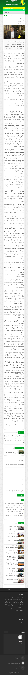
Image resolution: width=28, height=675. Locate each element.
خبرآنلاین (10, 68)
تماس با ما (20, 627)
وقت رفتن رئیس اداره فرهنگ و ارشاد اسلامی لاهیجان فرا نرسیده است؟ (12, 575)
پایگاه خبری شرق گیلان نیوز (11, 437)
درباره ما (21, 625)
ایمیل (22, 484)
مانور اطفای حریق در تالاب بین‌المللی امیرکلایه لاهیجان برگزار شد (12, 542)
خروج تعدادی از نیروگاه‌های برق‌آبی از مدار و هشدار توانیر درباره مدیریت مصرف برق (12, 564)
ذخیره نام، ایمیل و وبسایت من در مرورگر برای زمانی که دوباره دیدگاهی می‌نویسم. (15, 491)
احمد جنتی (21, 435)
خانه (21, 622)
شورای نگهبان (9, 440)
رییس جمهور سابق (8, 439)
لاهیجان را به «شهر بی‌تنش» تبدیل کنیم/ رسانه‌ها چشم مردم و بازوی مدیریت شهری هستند (12, 552)
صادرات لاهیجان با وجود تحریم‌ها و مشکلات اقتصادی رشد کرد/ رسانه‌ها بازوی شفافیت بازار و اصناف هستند (12, 558)
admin (19, 21)
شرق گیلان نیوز (20, 53)
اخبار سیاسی (14, 435)
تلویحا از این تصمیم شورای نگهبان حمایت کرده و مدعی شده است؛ (14, 58)
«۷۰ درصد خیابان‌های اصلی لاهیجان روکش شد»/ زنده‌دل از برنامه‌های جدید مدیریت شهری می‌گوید (15, 508)
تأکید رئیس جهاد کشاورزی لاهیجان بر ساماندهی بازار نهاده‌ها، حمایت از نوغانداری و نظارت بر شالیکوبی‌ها (14, 504)
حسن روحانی (21, 439)
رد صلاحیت (15, 439)
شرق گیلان (21, 440)
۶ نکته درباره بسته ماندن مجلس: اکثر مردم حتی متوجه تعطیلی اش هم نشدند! (12, 452)
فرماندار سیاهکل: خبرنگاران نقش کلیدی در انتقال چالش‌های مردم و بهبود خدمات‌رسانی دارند (12, 570)
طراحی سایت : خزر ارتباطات (14, 673)
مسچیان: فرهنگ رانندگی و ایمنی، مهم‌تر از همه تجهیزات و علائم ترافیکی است (12, 581)
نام (22, 479)
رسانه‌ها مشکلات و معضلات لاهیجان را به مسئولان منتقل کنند (12, 546)
